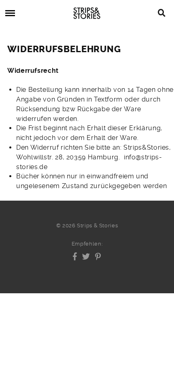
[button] (75, 256)
